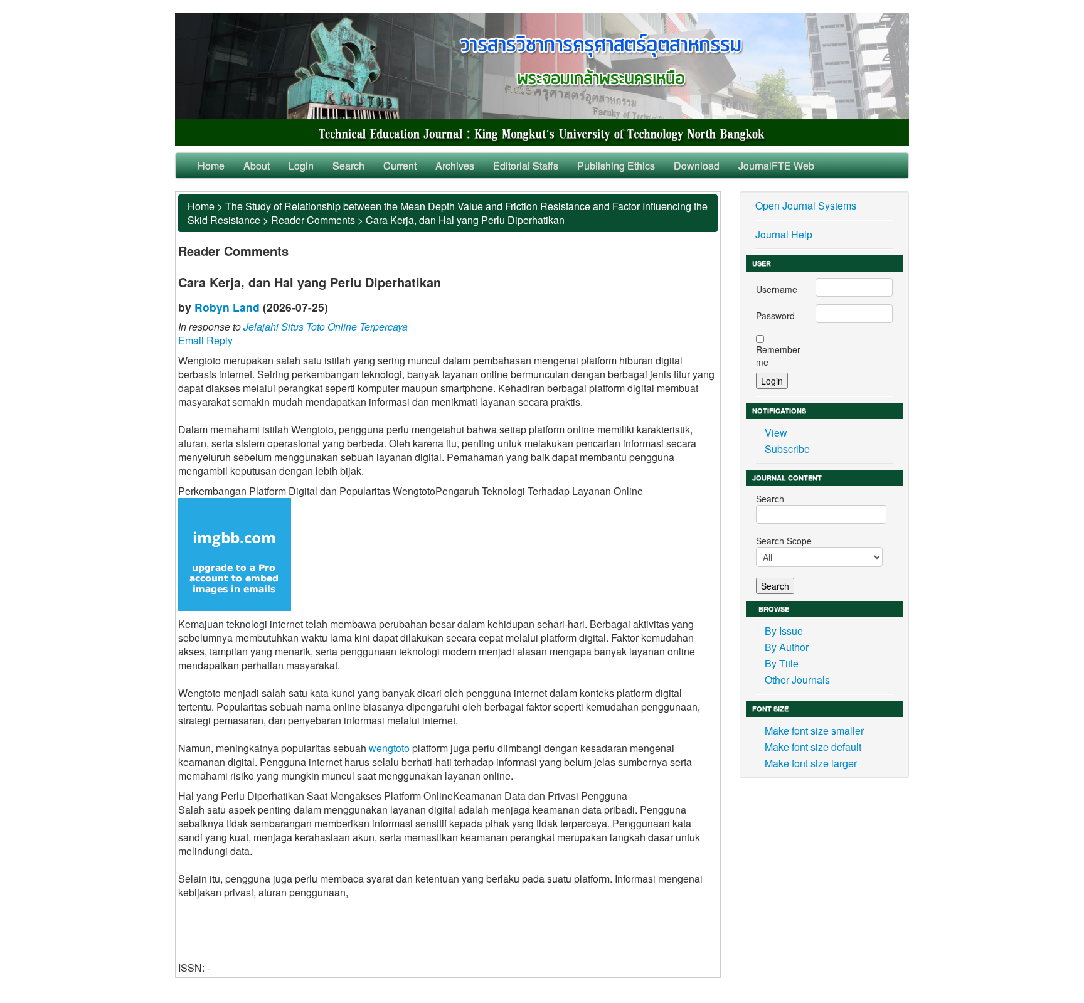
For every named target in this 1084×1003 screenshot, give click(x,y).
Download (697, 165)
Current (400, 165)
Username (776, 289)
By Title (782, 663)
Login (301, 165)
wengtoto (389, 748)
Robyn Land (227, 307)
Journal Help (783, 234)
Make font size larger (811, 763)
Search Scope (784, 540)
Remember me (778, 355)
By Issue (784, 631)
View (776, 432)
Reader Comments (313, 220)
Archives (454, 165)
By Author (787, 647)
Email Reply (205, 340)
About (256, 165)
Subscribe (787, 449)
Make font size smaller (814, 730)
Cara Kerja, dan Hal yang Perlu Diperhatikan (465, 220)
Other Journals (797, 679)
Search (348, 165)
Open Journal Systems (805, 205)
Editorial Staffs (525, 165)
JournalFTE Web (776, 165)
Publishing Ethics (616, 165)
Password (775, 315)
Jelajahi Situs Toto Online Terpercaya (325, 326)
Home (211, 165)
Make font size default (813, 747)
